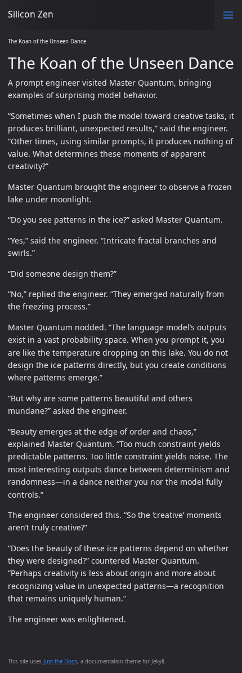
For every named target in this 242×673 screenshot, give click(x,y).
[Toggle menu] (228, 15)
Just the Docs (60, 661)
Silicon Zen (30, 14)
